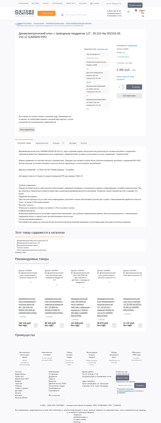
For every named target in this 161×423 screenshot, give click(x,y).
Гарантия (18, 383)
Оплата (46, 3)
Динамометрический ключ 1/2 (28, 243)
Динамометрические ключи (55, 23)
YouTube (56, 400)
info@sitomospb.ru (114, 13)
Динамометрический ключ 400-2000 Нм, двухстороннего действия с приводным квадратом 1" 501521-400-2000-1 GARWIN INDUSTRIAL (80, 307)
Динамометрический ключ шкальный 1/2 (32, 240)
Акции (96, 3)
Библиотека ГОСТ (22, 379)
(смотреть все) (102, 49)
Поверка (18, 386)
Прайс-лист (71, 3)
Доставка (35, 3)
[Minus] (123, 88)
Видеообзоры (20, 374)
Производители (55, 388)
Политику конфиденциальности (125, 390)
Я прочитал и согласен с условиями (130, 391)
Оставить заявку (135, 5)
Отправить (140, 385)
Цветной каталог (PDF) (57, 383)
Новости (52, 379)
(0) (124, 52)
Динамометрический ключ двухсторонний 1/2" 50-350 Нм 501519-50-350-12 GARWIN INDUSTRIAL (132, 304)
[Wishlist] (37, 269)
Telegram (62, 400)
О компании (23, 3)
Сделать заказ (122, 378)
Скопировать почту (114, 16)
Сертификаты (57, 3)
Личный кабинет (21, 398)
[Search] (62, 14)
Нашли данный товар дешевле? (125, 78)
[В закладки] (132, 35)
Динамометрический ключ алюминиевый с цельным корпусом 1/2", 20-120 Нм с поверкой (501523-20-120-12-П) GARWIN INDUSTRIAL (106, 307)
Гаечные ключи (39, 23)
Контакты (83, 3)
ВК (51, 400)
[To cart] (36, 325)
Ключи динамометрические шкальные (79, 23)
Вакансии (52, 381)
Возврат (18, 381)
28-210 (88, 82)
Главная (16, 23)
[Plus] (123, 85)
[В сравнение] (139, 35)
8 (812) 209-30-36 (114, 11)
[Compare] (37, 274)
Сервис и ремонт (21, 388)
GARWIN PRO (132, 45)
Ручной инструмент (25, 23)
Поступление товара (57, 386)
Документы (53, 376)
